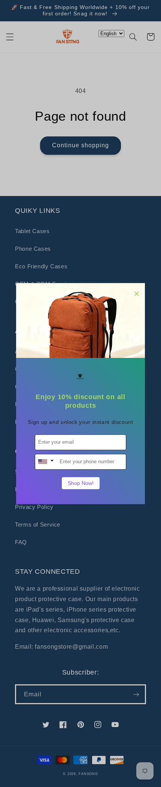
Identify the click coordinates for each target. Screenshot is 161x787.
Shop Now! (81, 483)
